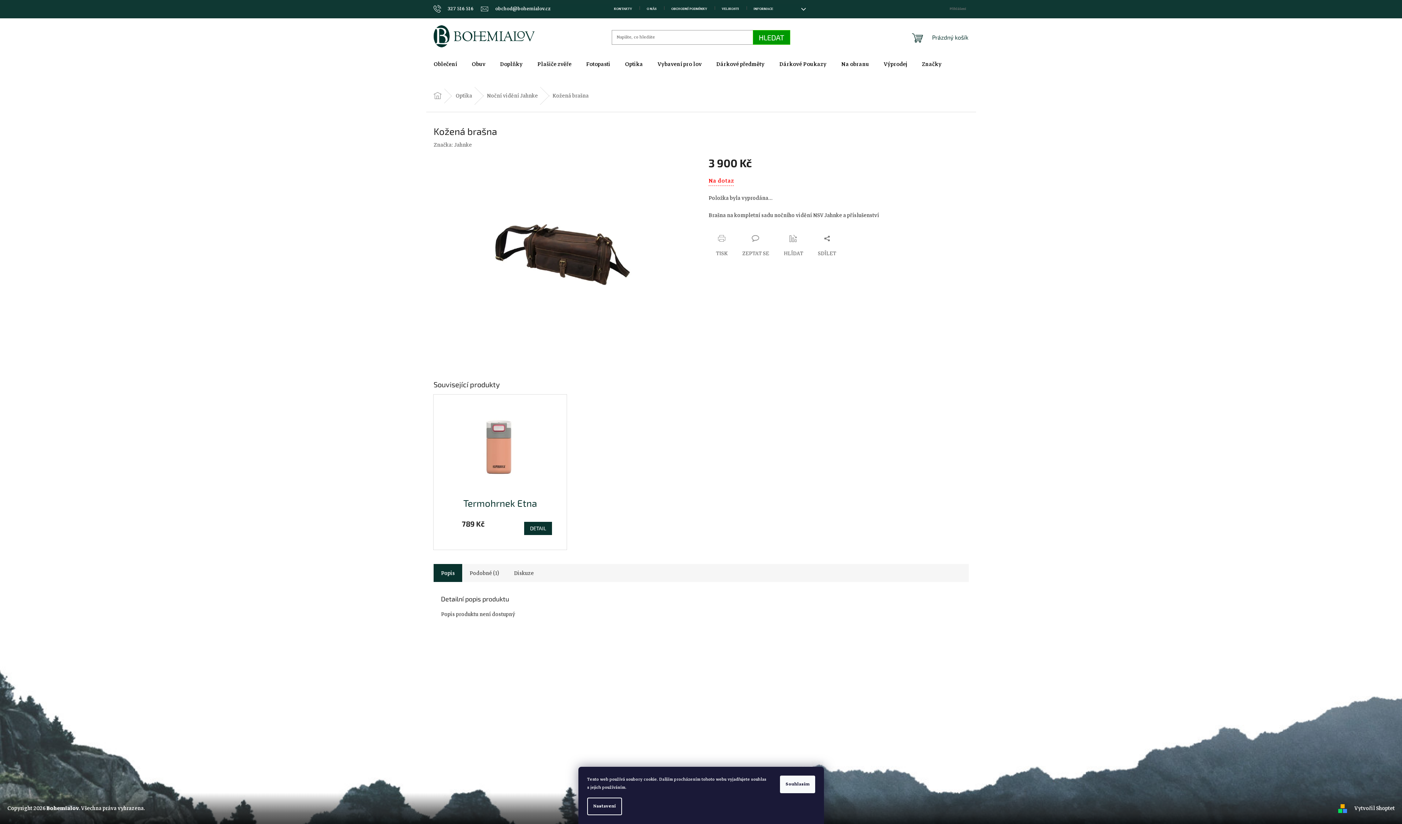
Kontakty (623, 9)
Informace (763, 9)
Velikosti (730, 9)
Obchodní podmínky (689, 9)
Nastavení (604, 806)
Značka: (453, 144)
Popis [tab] (448, 573)
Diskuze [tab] (524, 573)
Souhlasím (797, 784)
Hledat (771, 37)
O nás (651, 9)
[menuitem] (445, 64)
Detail (538, 528)
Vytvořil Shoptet (1374, 808)
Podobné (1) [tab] (484, 573)
